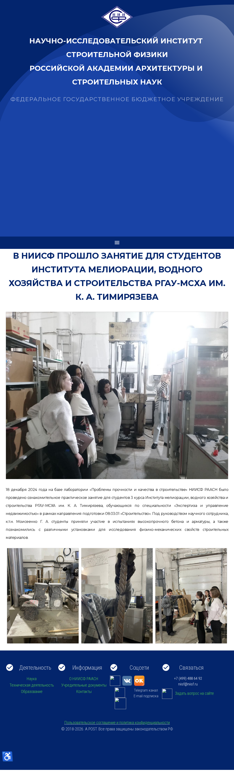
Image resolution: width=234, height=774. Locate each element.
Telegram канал (146, 690)
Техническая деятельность (32, 685)
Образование (32, 691)
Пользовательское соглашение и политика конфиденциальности (117, 722)
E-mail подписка (146, 696)
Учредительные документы (83, 685)
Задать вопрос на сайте (194, 693)
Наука (32, 678)
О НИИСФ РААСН (83, 678)
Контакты (84, 691)
